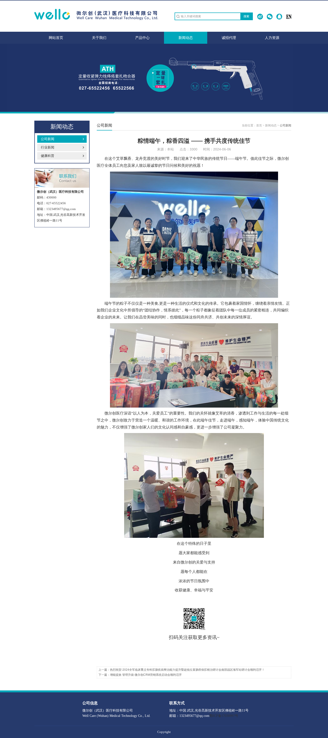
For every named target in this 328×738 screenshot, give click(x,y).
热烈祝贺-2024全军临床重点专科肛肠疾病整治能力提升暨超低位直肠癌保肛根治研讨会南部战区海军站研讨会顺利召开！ (187, 669)
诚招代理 (229, 38)
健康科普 (47, 156)
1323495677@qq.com (61, 209)
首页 (259, 125)
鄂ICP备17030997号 (223, 716)
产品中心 (142, 38)
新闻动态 (185, 38)
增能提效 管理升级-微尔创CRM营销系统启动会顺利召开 (146, 674)
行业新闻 (47, 147)
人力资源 (272, 38)
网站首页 (56, 38)
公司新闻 (47, 139)
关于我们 (99, 38)
